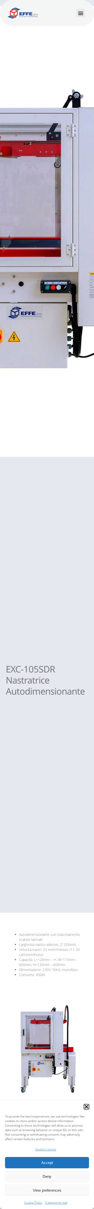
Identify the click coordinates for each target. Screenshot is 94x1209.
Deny (47, 1176)
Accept (47, 1162)
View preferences (47, 1190)
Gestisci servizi (45, 1149)
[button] (86, 1106)
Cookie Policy (33, 1202)
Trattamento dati (56, 1202)
